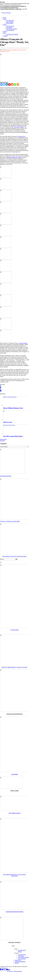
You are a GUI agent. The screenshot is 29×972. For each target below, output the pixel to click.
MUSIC (5, 31)
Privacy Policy (9, 23)
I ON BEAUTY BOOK (12, 34)
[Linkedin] (6, 84)
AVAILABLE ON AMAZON (14, 942)
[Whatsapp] (15, 84)
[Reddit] (12, 84)
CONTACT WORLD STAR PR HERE (10, 521)
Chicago (19, 49)
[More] (18, 84)
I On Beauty (9, 27)
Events (7, 51)
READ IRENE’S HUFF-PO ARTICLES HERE (15, 556)
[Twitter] (4, 84)
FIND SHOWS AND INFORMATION (14, 714)
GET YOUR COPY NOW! (5, 476)
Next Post (2, 440)
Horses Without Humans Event (13, 408)
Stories (4, 24)
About (4, 19)
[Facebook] (1, 84)
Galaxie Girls (22, 136)
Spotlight (5, 35)
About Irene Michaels (20, 961)
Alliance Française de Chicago (13, 157)
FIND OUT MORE (14, 790)
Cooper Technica (23, 343)
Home (4, 17)
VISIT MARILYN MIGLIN (14, 813)
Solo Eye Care (7, 422)
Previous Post (3, 439)
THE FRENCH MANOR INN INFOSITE (14, 911)
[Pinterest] (9, 84)
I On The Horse (10, 30)
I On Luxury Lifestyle (11, 28)
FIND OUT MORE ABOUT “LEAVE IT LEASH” (14, 667)
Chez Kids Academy (19, 126)
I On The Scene (10, 20)
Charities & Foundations (12, 49)
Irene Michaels (9, 21)
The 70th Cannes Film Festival (13, 436)
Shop (4, 33)
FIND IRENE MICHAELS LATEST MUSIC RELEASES (14, 875)
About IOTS (18, 960)
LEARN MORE (14, 629)
